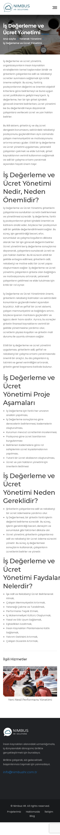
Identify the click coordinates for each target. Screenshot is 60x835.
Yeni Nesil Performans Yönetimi (30, 699)
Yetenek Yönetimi (30, 39)
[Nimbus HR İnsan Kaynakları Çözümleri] (16, 7)
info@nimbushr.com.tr (20, 772)
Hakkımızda (33, 811)
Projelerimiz (14, 811)
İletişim (49, 811)
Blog (32, 816)
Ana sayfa (9, 39)
